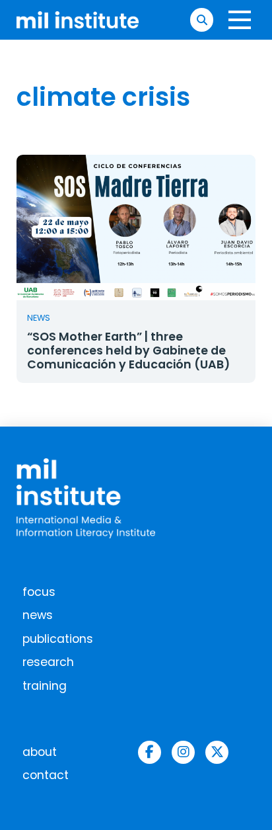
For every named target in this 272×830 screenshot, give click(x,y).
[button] (201, 19)
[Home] (78, 19)
